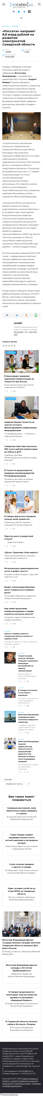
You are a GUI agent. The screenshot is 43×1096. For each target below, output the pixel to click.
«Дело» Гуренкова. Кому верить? (21, 552)
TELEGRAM (18, 332)
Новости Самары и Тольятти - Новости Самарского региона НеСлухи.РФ (20, 1081)
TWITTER (33, 332)
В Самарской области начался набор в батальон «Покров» (21, 1022)
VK (26, 332)
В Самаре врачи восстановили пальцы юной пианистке (20, 517)
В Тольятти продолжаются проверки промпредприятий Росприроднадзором (19, 473)
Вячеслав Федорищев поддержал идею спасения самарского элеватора (28, 718)
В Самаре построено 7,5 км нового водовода (27, 692)
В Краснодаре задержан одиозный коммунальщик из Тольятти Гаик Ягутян (19, 379)
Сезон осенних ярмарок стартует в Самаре (21, 865)
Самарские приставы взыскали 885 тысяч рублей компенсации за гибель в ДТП (20, 449)
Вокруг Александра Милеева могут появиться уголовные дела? (19, 590)
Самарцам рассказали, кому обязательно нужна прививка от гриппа (21, 811)
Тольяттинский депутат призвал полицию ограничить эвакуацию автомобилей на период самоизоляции (28, 663)
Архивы (8, 779)
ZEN (15, 335)
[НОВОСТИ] (21, 371)
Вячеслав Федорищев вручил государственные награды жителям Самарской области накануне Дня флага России (21, 944)
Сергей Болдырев (22, 1084)
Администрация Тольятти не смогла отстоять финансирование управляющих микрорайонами (20, 426)
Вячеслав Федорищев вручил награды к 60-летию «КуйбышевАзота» (21, 968)
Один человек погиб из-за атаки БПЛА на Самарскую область (21, 891)
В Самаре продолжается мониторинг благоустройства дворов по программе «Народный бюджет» (21, 996)
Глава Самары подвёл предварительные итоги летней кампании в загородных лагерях (21, 839)
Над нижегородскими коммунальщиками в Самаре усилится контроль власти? (19, 611)
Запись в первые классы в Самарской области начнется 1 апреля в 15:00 (18, 636)
